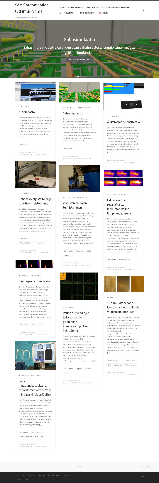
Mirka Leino (31, 152)
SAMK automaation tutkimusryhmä (34, 476)
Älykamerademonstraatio (123, 122)
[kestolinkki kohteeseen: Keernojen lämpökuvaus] (35, 264)
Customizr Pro (29, 479)
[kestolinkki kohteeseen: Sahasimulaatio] (79, 92)
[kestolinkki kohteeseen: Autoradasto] (35, 91)
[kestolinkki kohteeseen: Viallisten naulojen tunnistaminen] (79, 178)
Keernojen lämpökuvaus (34, 281)
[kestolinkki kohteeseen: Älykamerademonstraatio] (123, 96)
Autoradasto (27, 112)
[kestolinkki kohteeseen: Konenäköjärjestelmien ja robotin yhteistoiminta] (35, 174)
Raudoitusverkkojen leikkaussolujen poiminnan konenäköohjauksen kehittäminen (76, 322)
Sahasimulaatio (73, 113)
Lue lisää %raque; (79, 60)
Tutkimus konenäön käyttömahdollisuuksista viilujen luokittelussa (123, 307)
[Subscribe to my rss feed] (143, 476)
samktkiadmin (120, 160)
